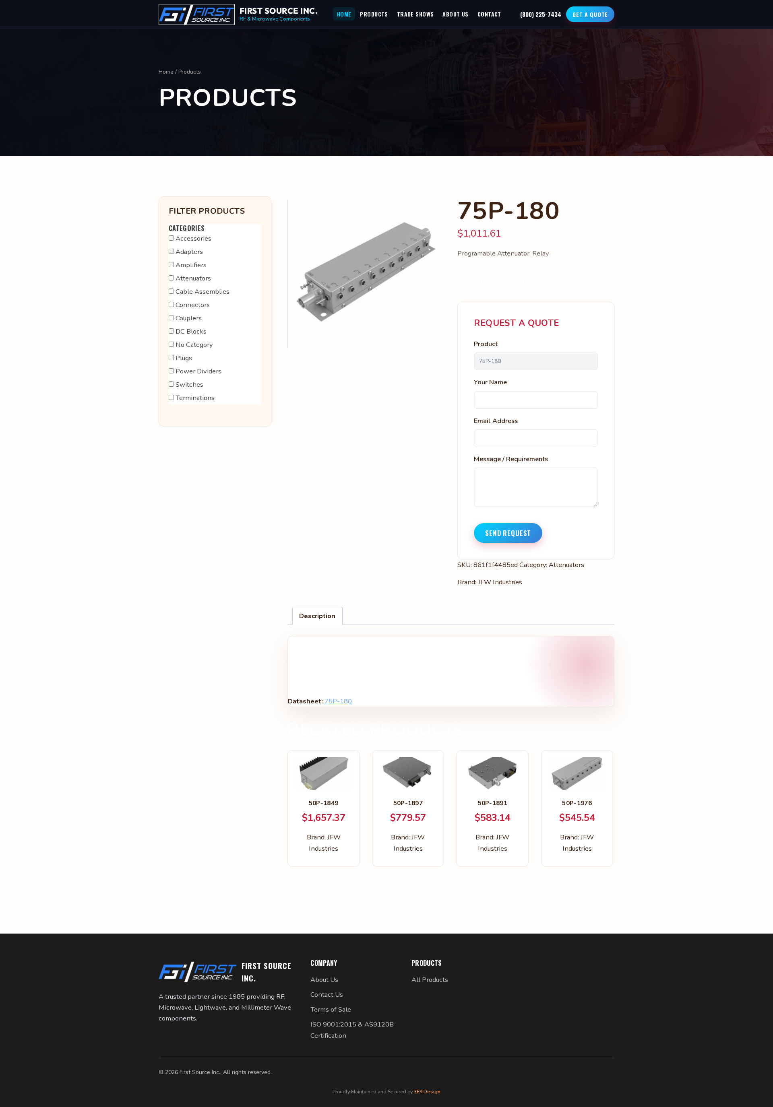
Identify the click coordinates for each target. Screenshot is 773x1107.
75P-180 (338, 701)
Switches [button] (189, 384)
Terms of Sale (330, 1009)
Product (486, 343)
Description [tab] (317, 615)
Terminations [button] (195, 397)
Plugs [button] (184, 358)
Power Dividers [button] (198, 371)
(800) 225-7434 (540, 14)
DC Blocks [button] (191, 331)
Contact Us (326, 994)
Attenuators (566, 564)
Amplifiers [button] (191, 265)
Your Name (490, 382)
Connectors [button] (193, 304)
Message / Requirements (511, 459)
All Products (429, 979)
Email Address (496, 420)
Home (344, 14)
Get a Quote (590, 14)
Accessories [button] (193, 238)
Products (374, 14)
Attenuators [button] (193, 278)
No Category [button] (194, 344)
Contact (489, 14)
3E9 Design (427, 1091)
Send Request (508, 533)
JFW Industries (500, 582)
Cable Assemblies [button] (202, 291)
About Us (455, 14)
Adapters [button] (189, 251)
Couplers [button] (189, 318)
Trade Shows (415, 14)
